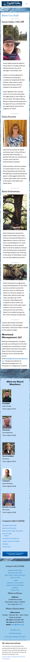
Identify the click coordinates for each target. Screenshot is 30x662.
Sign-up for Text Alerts (9, 528)
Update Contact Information (11, 541)
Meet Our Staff (6, 533)
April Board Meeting (15, 633)
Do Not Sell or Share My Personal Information (13, 658)
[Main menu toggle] (26, 3)
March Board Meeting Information (15, 637)
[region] (15, 651)
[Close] (28, 642)
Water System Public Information (12, 531)
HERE (20, 604)
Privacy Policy (6, 547)
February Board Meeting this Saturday (15, 640)
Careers (6, 536)
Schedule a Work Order (9, 525)
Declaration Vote (15, 630)
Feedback (5, 544)
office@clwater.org (17, 624)
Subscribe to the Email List (10, 538)
